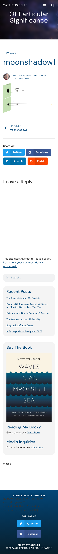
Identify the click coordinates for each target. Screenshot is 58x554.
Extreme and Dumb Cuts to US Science (28, 313)
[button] (44, 5)
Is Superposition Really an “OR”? (24, 331)
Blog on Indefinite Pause (19, 325)
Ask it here (33, 432)
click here (37, 447)
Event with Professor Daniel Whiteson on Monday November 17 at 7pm (27, 305)
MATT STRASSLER (15, 5)
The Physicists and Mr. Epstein (23, 298)
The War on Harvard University (23, 319)
